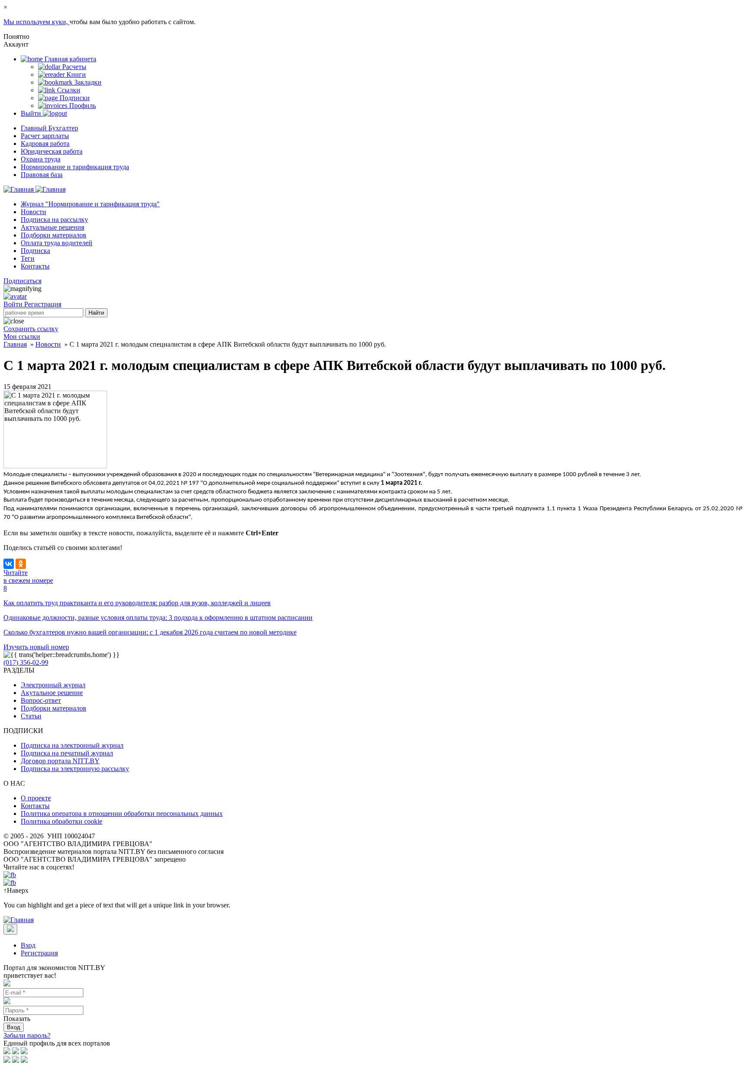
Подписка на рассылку (54, 219)
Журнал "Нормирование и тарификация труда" (90, 204)
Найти (96, 313)
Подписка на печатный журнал (67, 753)
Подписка (35, 250)
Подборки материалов (53, 235)
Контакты (35, 266)
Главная (15, 344)
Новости (33, 211)
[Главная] (34, 189)
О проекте (36, 798)
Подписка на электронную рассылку (75, 768)
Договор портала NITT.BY (60, 761)
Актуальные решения (52, 227)
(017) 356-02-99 (25, 662)
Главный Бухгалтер (49, 128)
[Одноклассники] (21, 564)
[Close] (10, 929)
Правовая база (42, 174)
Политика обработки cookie (61, 821)
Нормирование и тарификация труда (75, 167)
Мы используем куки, (36, 21)
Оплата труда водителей (56, 242)
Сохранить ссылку (30, 328)
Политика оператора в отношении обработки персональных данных (122, 813)
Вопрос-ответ (41, 700)
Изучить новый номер (36, 647)
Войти (13, 304)
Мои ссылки (21, 336)
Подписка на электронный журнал (72, 745)
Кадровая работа (45, 143)
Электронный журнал (53, 685)
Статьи (31, 716)
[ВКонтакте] (8, 564)
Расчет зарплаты (45, 135)
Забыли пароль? (27, 1035)
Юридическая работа (51, 151)
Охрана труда (40, 159)
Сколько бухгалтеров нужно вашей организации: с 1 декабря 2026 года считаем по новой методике (150, 632)
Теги (28, 258)
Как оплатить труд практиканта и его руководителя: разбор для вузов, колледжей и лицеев (137, 603)
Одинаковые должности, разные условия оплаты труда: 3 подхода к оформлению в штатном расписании (158, 617)
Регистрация (42, 304)
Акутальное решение (52, 692)
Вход (28, 945)
